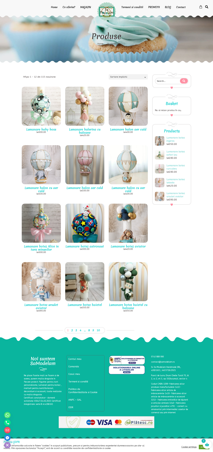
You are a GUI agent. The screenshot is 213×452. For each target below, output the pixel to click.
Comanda (73, 366)
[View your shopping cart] (200, 7)
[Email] (7, 430)
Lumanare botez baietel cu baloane (128, 306)
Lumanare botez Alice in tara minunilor (41, 248)
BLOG (168, 7)
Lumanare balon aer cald (128, 129)
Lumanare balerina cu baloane (84, 131)
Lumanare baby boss (41, 129)
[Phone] (7, 422)
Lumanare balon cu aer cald (41, 189)
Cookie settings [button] (189, 447)
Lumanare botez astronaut (84, 246)
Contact (181, 7)
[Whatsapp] (7, 415)
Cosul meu (74, 374)
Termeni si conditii (132, 7)
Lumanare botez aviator (128, 246)
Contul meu (74, 359)
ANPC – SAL (74, 399)
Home (54, 7)
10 (98, 330)
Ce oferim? (69, 7)
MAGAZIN (85, 7)
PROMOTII (154, 7)
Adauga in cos (43, 122)
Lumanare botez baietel (85, 305)
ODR (70, 407)
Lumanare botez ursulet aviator (41, 306)
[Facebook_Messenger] (7, 437)
